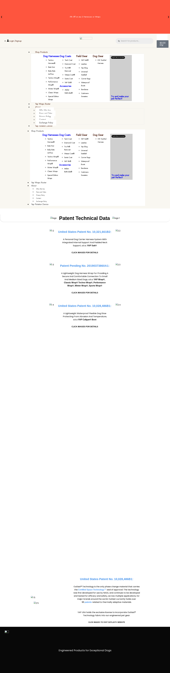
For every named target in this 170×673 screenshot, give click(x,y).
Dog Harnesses (51, 56)
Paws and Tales (41, 192)
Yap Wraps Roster (38, 182)
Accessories (65, 86)
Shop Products (37, 131)
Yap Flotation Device (39, 204)
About (33, 185)
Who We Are (40, 189)
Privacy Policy (40, 195)
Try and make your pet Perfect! (120, 97)
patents (88, 602)
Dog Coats (65, 56)
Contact (38, 198)
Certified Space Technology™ (92, 590)
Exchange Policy (41, 201)
